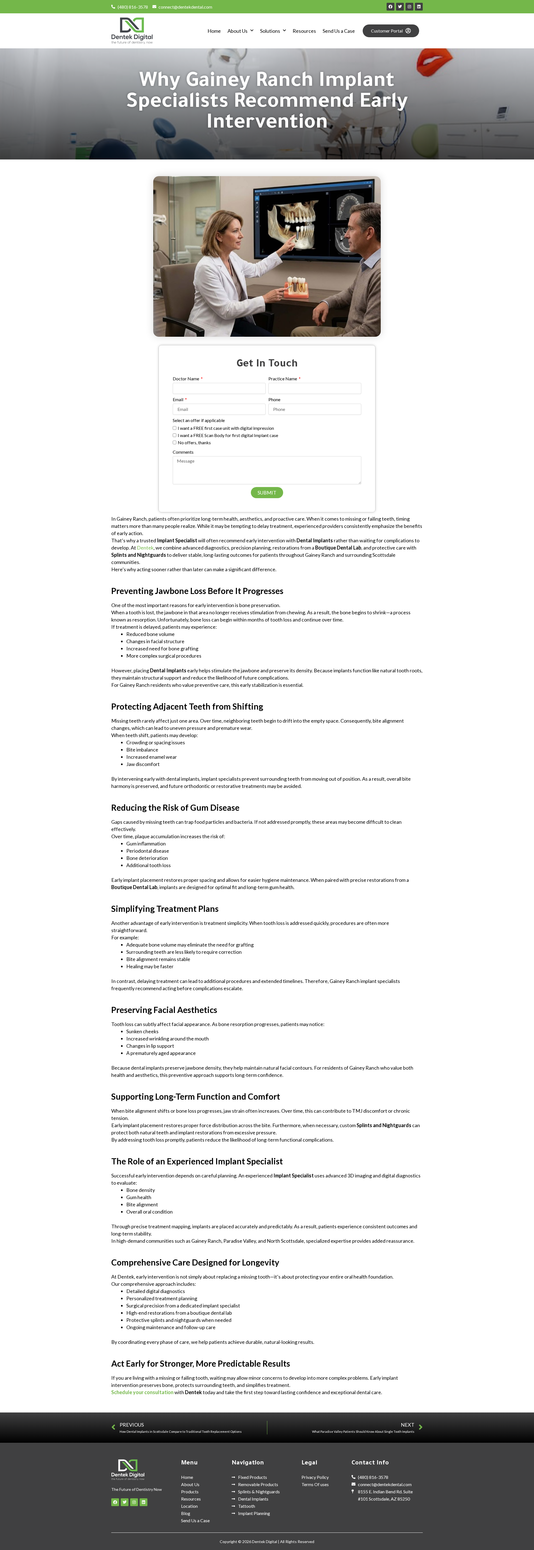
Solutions (270, 31)
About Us (238, 31)
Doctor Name (186, 378)
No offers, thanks (194, 442)
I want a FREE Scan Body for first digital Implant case (228, 435)
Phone (274, 399)
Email (178, 399)
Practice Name (283, 378)
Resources (304, 31)
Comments (183, 452)
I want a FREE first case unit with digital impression (226, 428)
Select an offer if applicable (199, 420)
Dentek (145, 548)
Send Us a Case (339, 31)
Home (214, 31)
